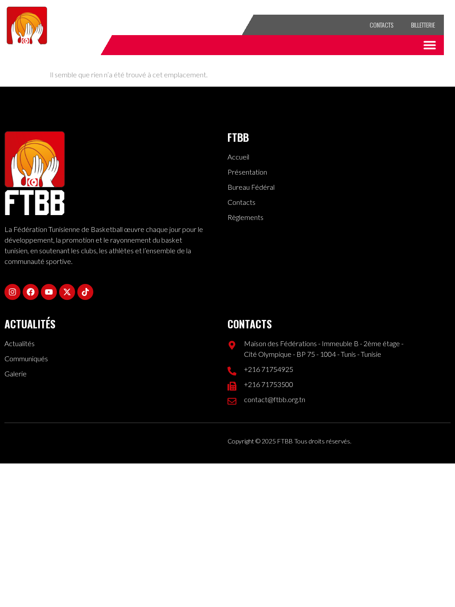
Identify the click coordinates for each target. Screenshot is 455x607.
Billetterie (423, 24)
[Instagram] (162, 24)
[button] (429, 45)
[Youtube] (197, 24)
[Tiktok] (231, 24)
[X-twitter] (214, 24)
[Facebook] (180, 24)
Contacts (381, 24)
